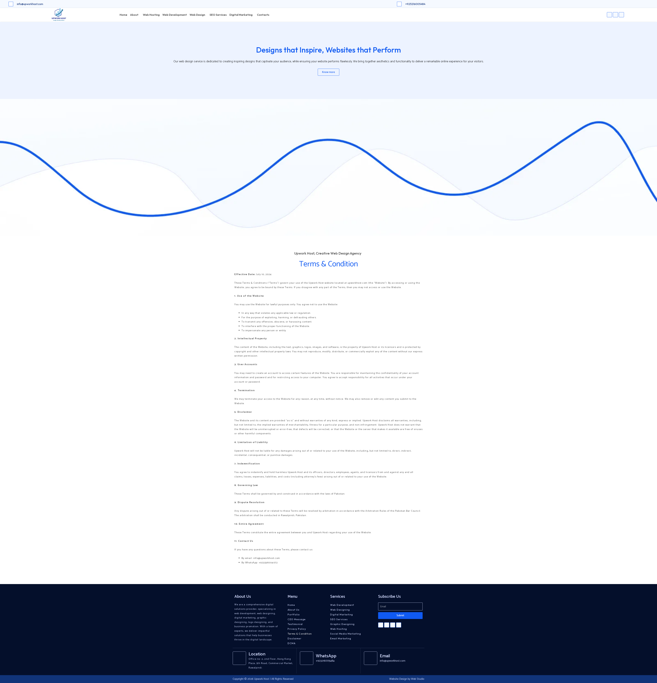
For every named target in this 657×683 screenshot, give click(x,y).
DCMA (291, 643)
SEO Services (218, 14)
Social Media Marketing (345, 633)
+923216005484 (415, 4)
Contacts (263, 14)
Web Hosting (151, 14)
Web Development (174, 14)
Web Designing (340, 609)
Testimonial (295, 624)
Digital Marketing (241, 14)
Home (123, 14)
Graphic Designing (342, 624)
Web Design (197, 14)
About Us (293, 609)
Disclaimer (294, 638)
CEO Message (297, 619)
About (134, 14)
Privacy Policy (297, 628)
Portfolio (294, 614)
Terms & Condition (300, 633)
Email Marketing (340, 638)
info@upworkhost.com (30, 4)
